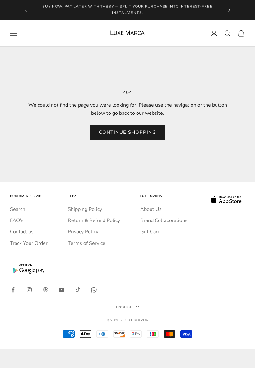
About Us (151, 209)
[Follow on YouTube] (61, 290)
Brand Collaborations (164, 220)
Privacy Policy (83, 231)
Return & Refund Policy (94, 220)
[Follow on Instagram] (29, 290)
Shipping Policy (85, 209)
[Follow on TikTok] (78, 290)
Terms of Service (86, 243)
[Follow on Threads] (45, 290)
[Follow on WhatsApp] (94, 290)
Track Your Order (29, 243)
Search (17, 209)
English (124, 307)
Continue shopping (127, 132)
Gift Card (150, 231)
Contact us (22, 231)
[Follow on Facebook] (13, 290)
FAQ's (17, 220)
